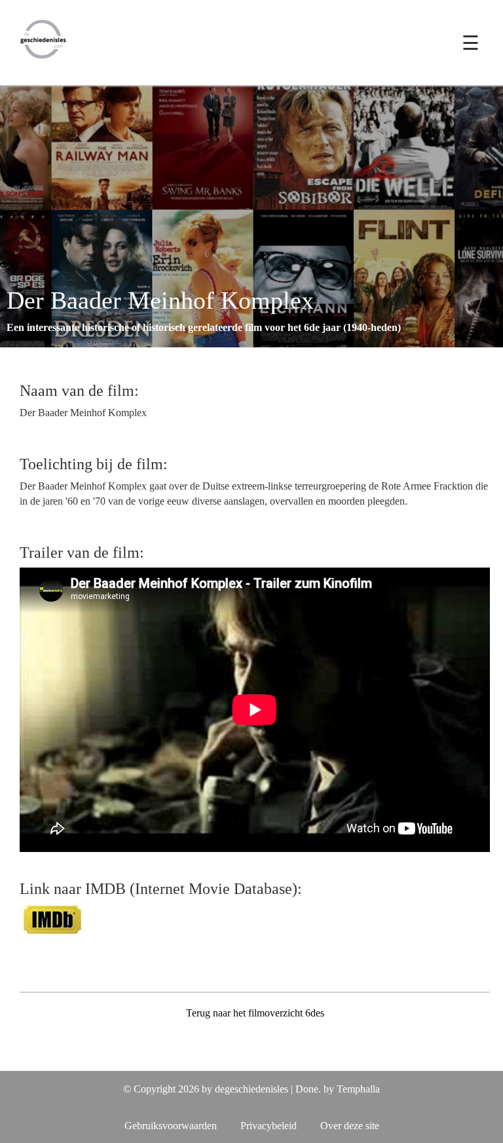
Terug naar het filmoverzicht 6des (255, 1012)
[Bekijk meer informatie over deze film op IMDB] (52, 918)
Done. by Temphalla (337, 1089)
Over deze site (349, 1125)
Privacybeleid (268, 1125)
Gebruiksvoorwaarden (170, 1125)
